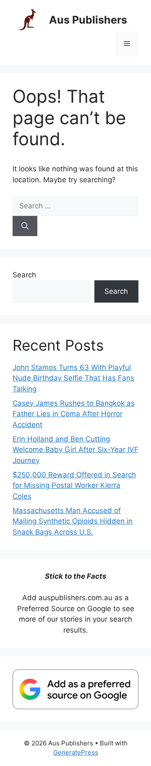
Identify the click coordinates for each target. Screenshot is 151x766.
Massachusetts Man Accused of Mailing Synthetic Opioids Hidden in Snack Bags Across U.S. (73, 521)
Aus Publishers (88, 19)
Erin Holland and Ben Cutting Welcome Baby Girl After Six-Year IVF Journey (75, 450)
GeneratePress (75, 752)
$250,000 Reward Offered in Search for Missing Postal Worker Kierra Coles (74, 485)
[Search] (25, 226)
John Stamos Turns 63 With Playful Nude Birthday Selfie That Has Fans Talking (73, 378)
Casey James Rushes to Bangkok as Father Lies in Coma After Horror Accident (74, 414)
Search (24, 275)
